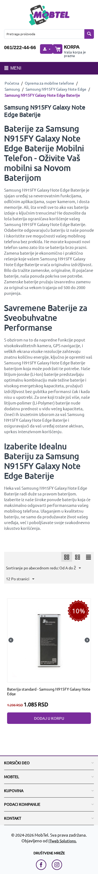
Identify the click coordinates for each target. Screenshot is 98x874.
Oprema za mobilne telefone (49, 83)
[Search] (89, 34)
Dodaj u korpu (49, 718)
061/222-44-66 (20, 47)
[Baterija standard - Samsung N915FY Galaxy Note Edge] (49, 639)
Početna (12, 83)
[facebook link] (42, 865)
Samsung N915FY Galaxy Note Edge (56, 89)
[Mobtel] (49, 14)
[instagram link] (57, 865)
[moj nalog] (46, 49)
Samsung (12, 89)
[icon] (66, 557)
